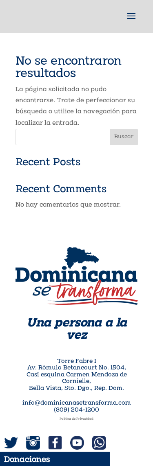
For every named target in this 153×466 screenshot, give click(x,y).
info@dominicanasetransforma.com (76, 403)
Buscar (123, 137)
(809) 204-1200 (76, 410)
